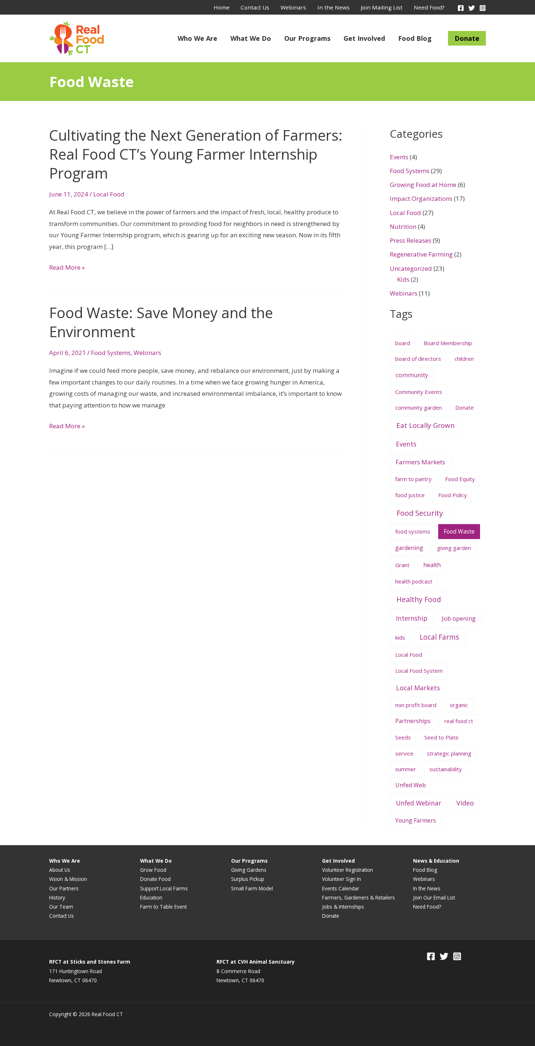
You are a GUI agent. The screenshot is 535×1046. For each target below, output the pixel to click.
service (404, 753)
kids (400, 637)
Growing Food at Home (423, 184)
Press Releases (410, 240)
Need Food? (429, 7)
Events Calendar (340, 888)
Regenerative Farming (421, 254)
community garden (418, 407)
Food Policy (452, 495)
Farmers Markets (420, 462)
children (464, 358)
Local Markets (418, 687)
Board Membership (448, 343)
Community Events (418, 391)
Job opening (459, 618)
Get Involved (364, 38)
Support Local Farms (164, 888)
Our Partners (64, 888)
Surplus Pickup (247, 878)
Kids (403, 279)
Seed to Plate (441, 737)
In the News (333, 7)
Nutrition (403, 226)
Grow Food (153, 869)
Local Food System (419, 670)
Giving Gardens (248, 869)
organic (459, 705)
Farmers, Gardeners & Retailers (358, 897)
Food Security (420, 513)
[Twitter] (471, 8)
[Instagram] (482, 8)
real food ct (458, 721)
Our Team (61, 906)
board (402, 343)
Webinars (293, 7)
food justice (410, 495)
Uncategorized (411, 268)
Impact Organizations (421, 198)
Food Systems (111, 352)
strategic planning (449, 753)
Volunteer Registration (347, 869)
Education (151, 897)
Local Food (108, 194)
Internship (411, 618)
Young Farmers (415, 820)
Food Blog (415, 38)
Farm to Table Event (163, 906)
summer (405, 769)
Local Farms (439, 637)
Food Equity (460, 479)
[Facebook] (460, 8)
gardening (409, 548)
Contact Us (255, 7)
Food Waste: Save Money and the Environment (161, 322)
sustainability (445, 769)
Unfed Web (410, 785)
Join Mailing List (382, 7)
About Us (59, 869)
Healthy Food (418, 599)
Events (399, 157)
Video (465, 803)
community (412, 375)
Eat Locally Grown (425, 425)
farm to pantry (413, 479)
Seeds (403, 737)
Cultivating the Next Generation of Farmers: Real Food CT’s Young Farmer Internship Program (195, 154)
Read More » (67, 267)
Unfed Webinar (418, 803)
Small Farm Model (252, 888)
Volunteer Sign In (341, 878)
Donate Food (155, 878)
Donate (467, 38)
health (432, 565)
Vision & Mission (68, 878)
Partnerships (413, 721)
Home (222, 7)
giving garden (454, 547)
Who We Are (197, 38)
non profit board (415, 705)
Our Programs (307, 38)
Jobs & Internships (343, 906)
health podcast (413, 581)
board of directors (418, 358)
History (57, 897)
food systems (412, 531)
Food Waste (459, 531)
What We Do (250, 38)
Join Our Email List (434, 897)
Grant (402, 565)
